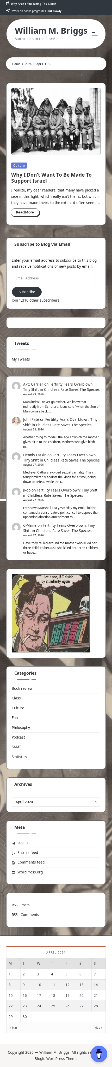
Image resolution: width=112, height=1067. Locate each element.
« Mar (13, 1027)
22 (11, 1005)
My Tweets (21, 359)
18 (53, 995)
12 (67, 984)
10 (39, 984)
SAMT (16, 746)
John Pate (31, 419)
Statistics (19, 756)
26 (67, 1005)
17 (39, 995)
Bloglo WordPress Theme (56, 1058)
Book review (22, 688)
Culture (19, 165)
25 (53, 1005)
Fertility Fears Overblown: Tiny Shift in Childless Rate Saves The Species (61, 387)
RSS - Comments (25, 914)
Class (16, 698)
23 (25, 1005)
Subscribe (27, 291)
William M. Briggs (51, 30)
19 (67, 995)
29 (11, 1016)
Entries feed (27, 852)
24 (39, 1005)
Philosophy (21, 727)
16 (25, 995)
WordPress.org (30, 872)
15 (11, 995)
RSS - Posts (21, 904)
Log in (22, 842)
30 (25, 1016)
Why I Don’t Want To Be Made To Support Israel (51, 177)
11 (53, 984)
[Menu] (94, 33)
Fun (15, 717)
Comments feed (31, 862)
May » (98, 1027)
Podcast (18, 737)
